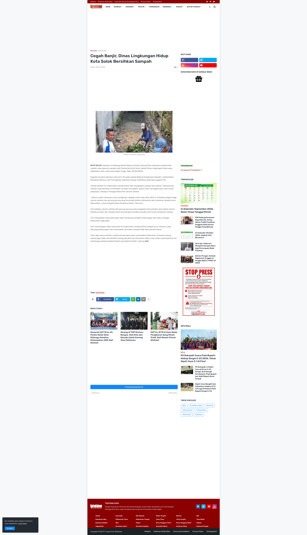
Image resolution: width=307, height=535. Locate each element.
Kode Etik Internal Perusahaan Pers (127, 2)
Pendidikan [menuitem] (154, 7)
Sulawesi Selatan (101, 523)
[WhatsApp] (133, 299)
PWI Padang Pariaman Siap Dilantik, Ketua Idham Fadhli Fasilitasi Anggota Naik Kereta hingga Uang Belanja (205, 222)
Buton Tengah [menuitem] (193, 7)
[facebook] (207, 1)
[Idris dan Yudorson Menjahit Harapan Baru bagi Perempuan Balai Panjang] (187, 246)
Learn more (22, 524)
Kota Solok (102, 51)
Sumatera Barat (161, 526)
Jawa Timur (160, 519)
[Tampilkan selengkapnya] (148, 299)
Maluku (199, 523)
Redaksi (93, 2)
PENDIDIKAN (187, 166)
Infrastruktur (201, 410)
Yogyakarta (99, 526)
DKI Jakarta (140, 516)
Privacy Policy (146, 2)
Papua (138, 523)
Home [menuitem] (108, 7)
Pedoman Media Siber (105, 2)
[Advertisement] (153, 30)
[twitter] (210, 1)
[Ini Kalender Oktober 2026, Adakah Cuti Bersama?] (187, 235)
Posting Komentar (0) (134, 387)
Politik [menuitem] (141, 7)
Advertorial (186, 415)
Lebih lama (172, 393)
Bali (197, 516)
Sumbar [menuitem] (117, 7)
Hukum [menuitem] (179, 7)
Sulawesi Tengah (202, 526)
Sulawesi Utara (181, 526)
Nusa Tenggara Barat (183, 523)
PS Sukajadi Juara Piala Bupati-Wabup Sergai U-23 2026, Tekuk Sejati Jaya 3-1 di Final (198, 358)
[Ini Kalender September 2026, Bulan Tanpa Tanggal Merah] (199, 193)
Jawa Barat (200, 519)
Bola (184, 405)
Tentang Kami (157, 2)
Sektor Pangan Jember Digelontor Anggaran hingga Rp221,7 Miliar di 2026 (205, 259)
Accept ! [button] (10, 528)
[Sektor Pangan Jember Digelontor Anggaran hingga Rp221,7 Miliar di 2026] (187, 259)
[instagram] (189, 65)
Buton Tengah (161, 516)
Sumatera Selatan (142, 526)
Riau (117, 523)
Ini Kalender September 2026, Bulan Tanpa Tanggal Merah (197, 210)
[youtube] (214, 1)
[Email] (143, 299)
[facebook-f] (189, 60)
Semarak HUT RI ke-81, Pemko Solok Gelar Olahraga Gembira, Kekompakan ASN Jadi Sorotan (101, 337)
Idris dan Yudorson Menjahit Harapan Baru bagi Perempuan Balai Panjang (205, 247)
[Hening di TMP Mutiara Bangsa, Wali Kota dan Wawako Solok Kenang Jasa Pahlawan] (134, 321)
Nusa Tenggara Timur (163, 523)
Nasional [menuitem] (167, 7)
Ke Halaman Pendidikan (191, 170)
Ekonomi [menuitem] (129, 7)
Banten (178, 516)
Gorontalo (119, 516)
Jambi (97, 516)
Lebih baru (96, 393)
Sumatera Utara (196, 405)
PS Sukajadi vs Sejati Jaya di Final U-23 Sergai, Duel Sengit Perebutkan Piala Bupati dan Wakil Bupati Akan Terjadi (205, 373)
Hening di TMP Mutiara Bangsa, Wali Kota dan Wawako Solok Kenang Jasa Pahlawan (132, 336)
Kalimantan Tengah (143, 519)
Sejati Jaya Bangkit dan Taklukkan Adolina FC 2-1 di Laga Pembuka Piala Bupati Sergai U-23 (205, 387)
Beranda (93, 51)
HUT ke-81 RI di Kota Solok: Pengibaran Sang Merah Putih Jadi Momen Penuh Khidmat (164, 336)
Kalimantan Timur (122, 519)
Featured (198, 415)
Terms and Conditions (181, 531)
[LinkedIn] (138, 299)
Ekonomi (210, 405)
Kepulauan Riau (100, 519)
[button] (209, 7)
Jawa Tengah (181, 519)
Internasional (187, 410)
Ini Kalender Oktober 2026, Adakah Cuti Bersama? (204, 235)
